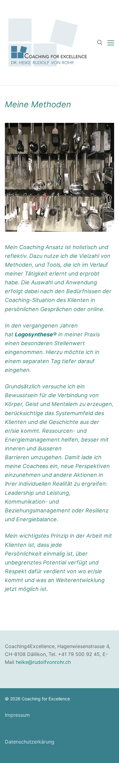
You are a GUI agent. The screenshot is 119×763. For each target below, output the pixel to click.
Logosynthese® (36, 334)
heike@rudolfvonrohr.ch (43, 662)
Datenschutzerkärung (29, 742)
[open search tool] (100, 42)
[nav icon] (110, 42)
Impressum (17, 715)
